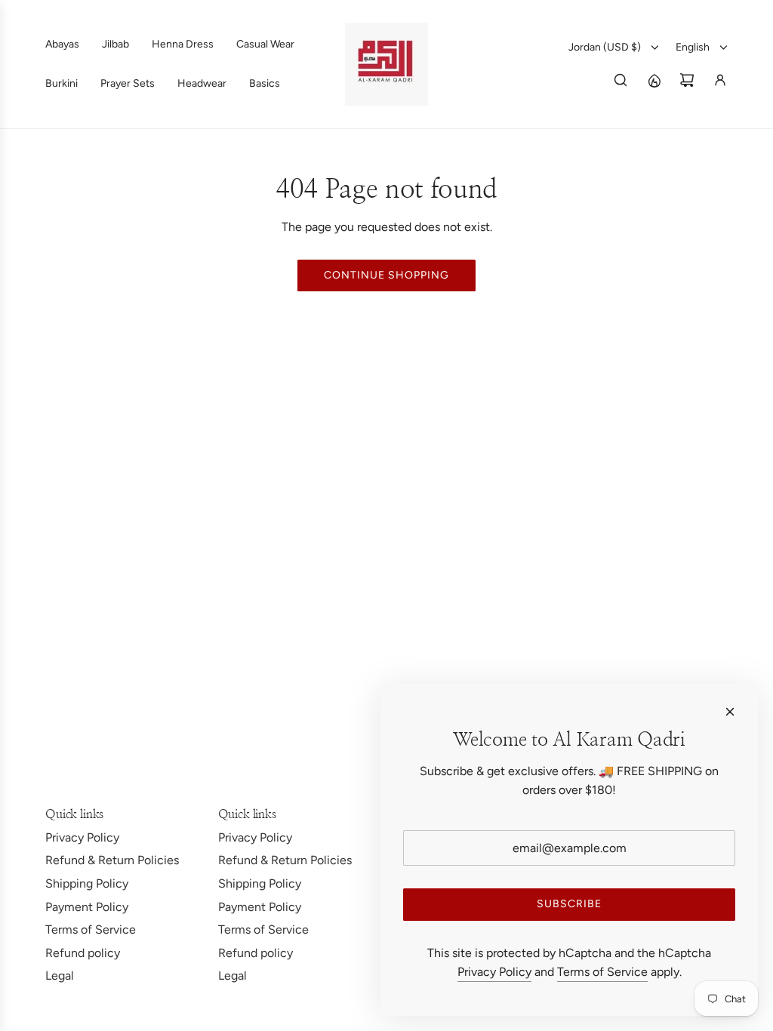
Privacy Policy (494, 972)
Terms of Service (602, 972)
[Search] (620, 80)
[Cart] (687, 80)
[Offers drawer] (653, 80)
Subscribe (569, 903)
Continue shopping (386, 275)
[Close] (730, 711)
